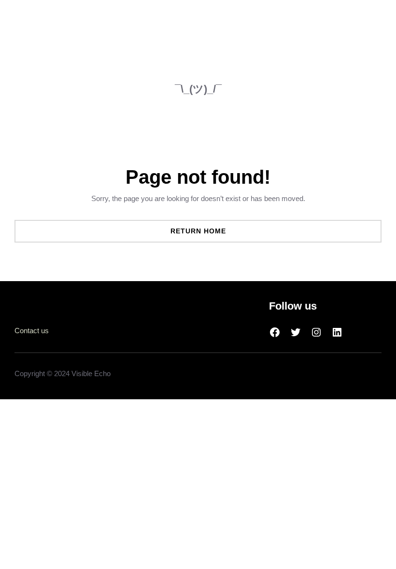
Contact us (31, 330)
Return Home (198, 231)
